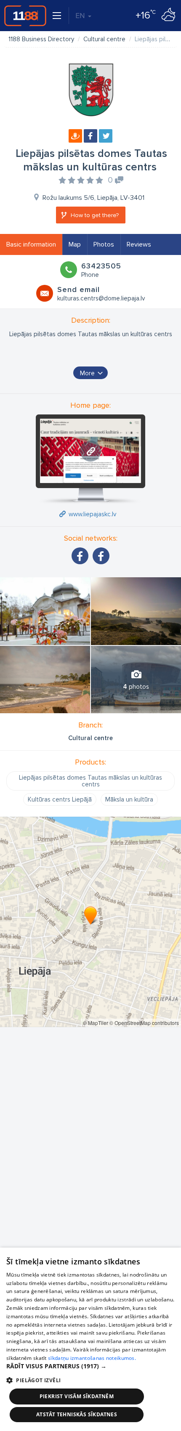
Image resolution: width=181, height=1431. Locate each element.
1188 (25, 15)
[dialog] (90, 1339)
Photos (103, 244)
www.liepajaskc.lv (92, 514)
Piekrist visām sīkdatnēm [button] (77, 1396)
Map (75, 244)
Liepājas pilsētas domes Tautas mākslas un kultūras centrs (90, 781)
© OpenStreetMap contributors (144, 1022)
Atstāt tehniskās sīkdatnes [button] (76, 1414)
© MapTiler (95, 1022)
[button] (90, 1366)
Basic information (31, 244)
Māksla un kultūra (129, 799)
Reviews (139, 244)
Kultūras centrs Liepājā (60, 799)
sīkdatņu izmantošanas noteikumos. (92, 1358)
